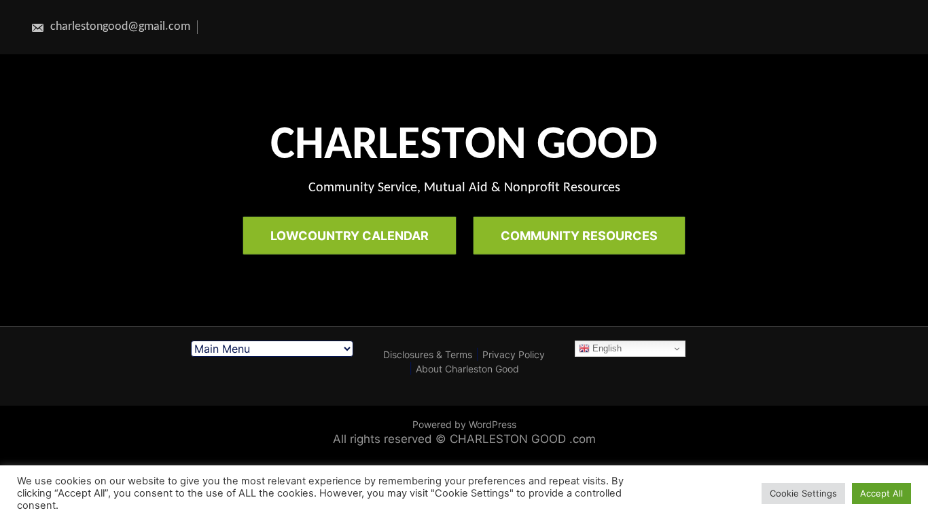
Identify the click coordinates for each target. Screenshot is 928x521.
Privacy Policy (513, 354)
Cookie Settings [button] (803, 493)
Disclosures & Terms (427, 354)
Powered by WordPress (464, 424)
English (606, 348)
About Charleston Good (467, 368)
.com (582, 439)
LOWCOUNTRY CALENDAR (349, 235)
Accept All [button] (881, 493)
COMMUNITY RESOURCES (579, 235)
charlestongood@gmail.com (119, 26)
